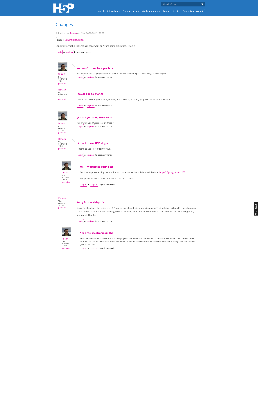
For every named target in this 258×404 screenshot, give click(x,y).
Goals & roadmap (151, 11)
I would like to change (90, 93)
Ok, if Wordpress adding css (96, 166)
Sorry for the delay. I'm (91, 202)
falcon (61, 73)
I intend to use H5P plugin (92, 143)
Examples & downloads (107, 11)
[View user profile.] (62, 70)
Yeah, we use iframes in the (96, 233)
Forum (166, 11)
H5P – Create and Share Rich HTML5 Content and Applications (64, 8)
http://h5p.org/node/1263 (172, 172)
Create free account (193, 11)
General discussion (74, 39)
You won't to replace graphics (95, 68)
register (69, 52)
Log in (176, 11)
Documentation (131, 11)
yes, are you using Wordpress (94, 117)
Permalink (62, 83)
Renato (73, 33)
